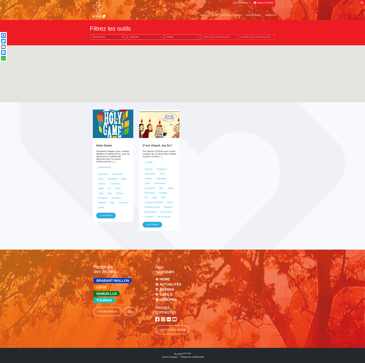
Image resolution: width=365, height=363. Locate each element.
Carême (102, 183)
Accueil (204, 15)
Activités (226, 15)
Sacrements (166, 212)
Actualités (170, 284)
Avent (101, 179)
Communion (159, 183)
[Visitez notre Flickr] (169, 319)
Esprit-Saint (150, 193)
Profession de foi (152, 207)
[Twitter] (3, 41)
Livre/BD (148, 162)
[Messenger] (3, 52)
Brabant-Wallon (112, 281)
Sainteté (102, 202)
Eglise (101, 188)
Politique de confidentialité (192, 357)
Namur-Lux (106, 294)
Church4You (107, 311)
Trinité (101, 207)
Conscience (115, 183)
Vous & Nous (252, 15)
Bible (124, 179)
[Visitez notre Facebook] (157, 319)
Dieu (162, 188)
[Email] (3, 47)
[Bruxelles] (98, 17)
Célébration (161, 178)
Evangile (163, 193)
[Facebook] (3, 35)
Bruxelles (182, 354)
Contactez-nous (172, 329)
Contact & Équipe (170, 357)
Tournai (104, 300)
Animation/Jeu (104, 167)
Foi (109, 188)
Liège (100, 193)
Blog (215, 15)
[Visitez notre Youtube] (174, 319)
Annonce (149, 169)
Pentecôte (103, 198)
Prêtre (170, 202)
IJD (130, 311)
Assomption (117, 174)
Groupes (270, 15)
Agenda (167, 289)
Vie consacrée (164, 216)
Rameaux (116, 198)
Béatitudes (112, 179)
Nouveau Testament (154, 202)
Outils (238, 15)
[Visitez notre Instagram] (163, 319)
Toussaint (123, 202)
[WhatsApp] (3, 58)
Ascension (103, 174)
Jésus (117, 188)
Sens (112, 202)
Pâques (119, 193)
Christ (147, 183)
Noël (110, 193)
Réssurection (151, 212)
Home (165, 279)
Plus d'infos (106, 215)
